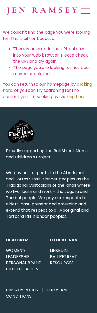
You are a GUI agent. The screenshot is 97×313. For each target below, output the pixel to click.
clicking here (72, 97)
